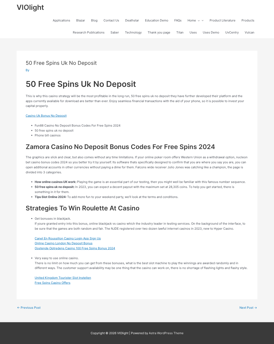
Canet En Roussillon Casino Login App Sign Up (68, 238)
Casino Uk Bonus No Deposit (46, 116)
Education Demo (156, 20)
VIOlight (30, 7)
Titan (180, 32)
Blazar (80, 20)
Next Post (248, 307)
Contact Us (111, 20)
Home (192, 20)
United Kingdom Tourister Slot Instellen (63, 278)
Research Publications (89, 32)
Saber (115, 32)
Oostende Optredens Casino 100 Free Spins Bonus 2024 (75, 248)
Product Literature (222, 20)
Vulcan (249, 32)
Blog (94, 20)
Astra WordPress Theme (166, 333)
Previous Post (29, 307)
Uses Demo (211, 32)
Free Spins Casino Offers (52, 283)
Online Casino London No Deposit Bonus (63, 243)
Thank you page (159, 32)
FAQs (178, 20)
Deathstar (132, 20)
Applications (61, 20)
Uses (193, 32)
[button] (198, 20)
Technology (133, 32)
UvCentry (232, 32)
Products (248, 20)
